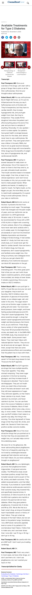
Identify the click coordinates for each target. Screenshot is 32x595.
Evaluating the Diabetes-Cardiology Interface (15, 574)
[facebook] (2, 37)
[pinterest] (15, 37)
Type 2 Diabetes (14, 576)
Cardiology (4, 576)
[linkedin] (10, 37)
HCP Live (4, 33)
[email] (19, 37)
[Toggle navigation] (3, 3)
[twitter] (6, 37)
